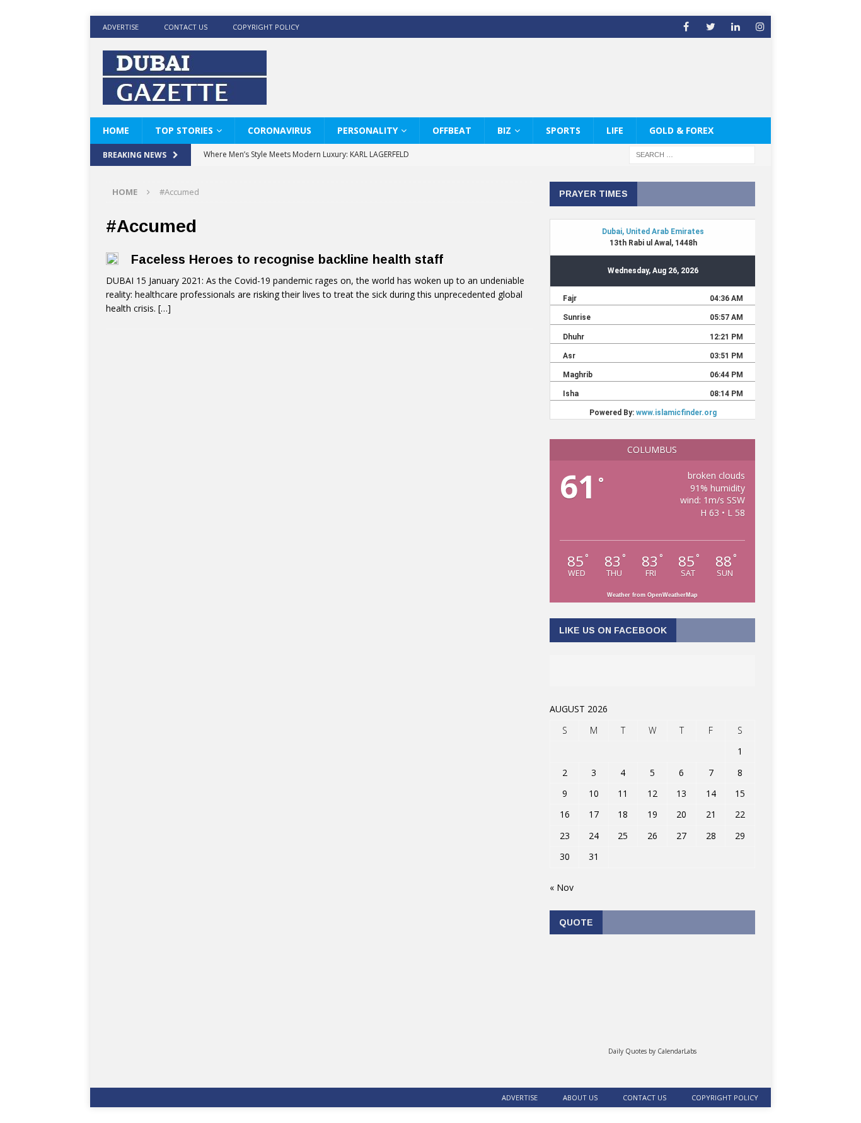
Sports (563, 130)
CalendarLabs (676, 1051)
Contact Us (185, 27)
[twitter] (711, 27)
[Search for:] (692, 154)
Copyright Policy (266, 27)
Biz (504, 130)
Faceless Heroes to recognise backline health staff (287, 259)
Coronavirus (279, 130)
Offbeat (451, 130)
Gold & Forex (681, 130)
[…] (164, 308)
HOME (116, 130)
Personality (367, 130)
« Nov (562, 887)
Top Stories (184, 130)
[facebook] (686, 27)
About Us (580, 1097)
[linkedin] (735, 27)
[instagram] (760, 27)
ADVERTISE (121, 27)
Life (614, 130)
